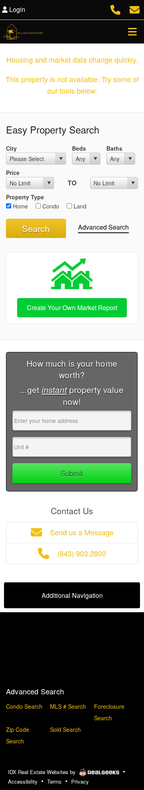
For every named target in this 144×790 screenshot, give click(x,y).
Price (13, 173)
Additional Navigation (72, 595)
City (11, 148)
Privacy (80, 781)
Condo (50, 206)
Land (79, 206)
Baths (114, 148)
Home (19, 206)
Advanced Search (103, 227)
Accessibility (23, 781)
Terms (54, 781)
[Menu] (132, 31)
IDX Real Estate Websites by (42, 772)
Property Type (25, 197)
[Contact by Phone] (115, 8)
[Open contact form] (135, 8)
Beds (79, 148)
